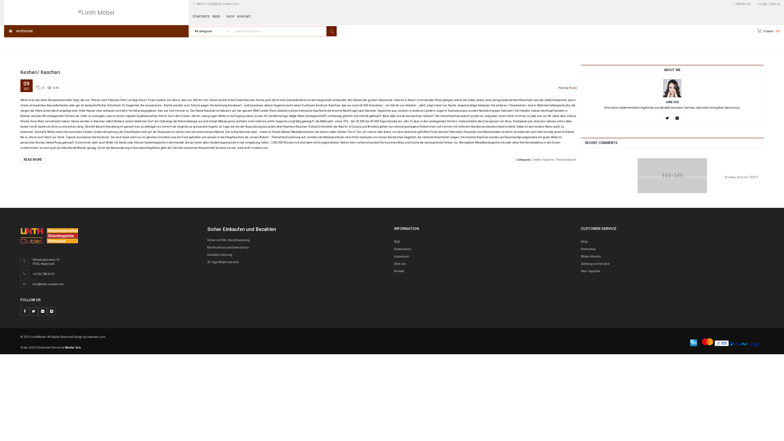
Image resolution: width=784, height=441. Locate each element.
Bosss (573, 87)
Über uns (400, 263)
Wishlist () (743, 4)
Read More (33, 159)
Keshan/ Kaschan (40, 72)
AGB (397, 241)
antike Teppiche (543, 159)
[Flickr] (677, 118)
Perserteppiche (566, 159)
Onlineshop (588, 249)
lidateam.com (96, 337)
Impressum (401, 256)
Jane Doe (672, 102)
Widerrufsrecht (592, 256)
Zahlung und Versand (595, 263)
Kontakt (399, 271)
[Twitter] (667, 118)
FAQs (584, 241)
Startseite (718, 44)
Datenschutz (402, 249)
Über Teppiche (590, 271)
